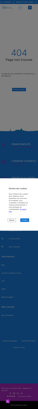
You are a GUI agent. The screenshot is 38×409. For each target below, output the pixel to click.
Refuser (11, 220)
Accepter (25, 220)
